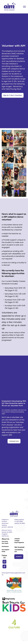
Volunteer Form (14, 441)
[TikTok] (4, 566)
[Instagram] (4, 562)
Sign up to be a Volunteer (12, 95)
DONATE (19, 557)
